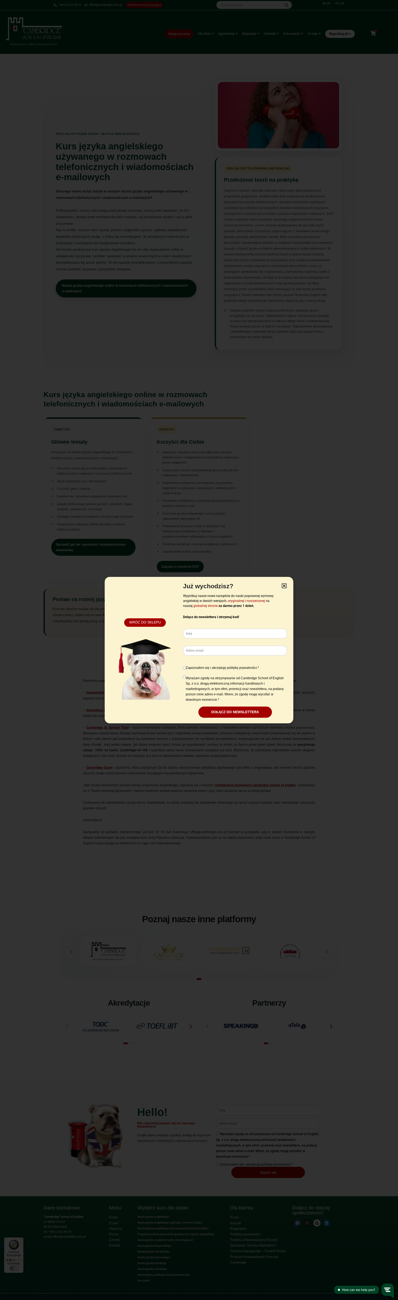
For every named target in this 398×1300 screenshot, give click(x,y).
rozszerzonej (255, 601)
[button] (284, 586)
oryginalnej (236, 601)
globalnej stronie (205, 606)
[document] (199, 650)
